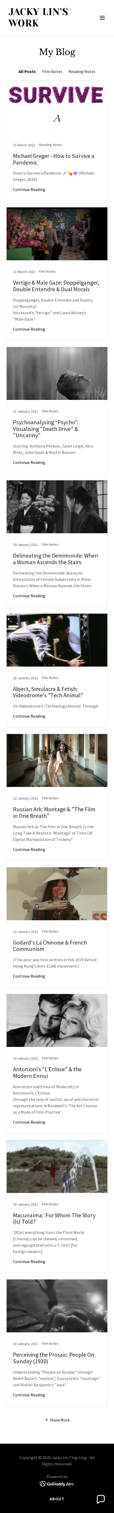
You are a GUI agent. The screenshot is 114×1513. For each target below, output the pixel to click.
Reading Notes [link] (82, 71)
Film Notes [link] (52, 71)
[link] (41, 25)
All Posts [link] (27, 71)
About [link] (57, 1498)
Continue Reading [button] (29, 189)
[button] (102, 17)
